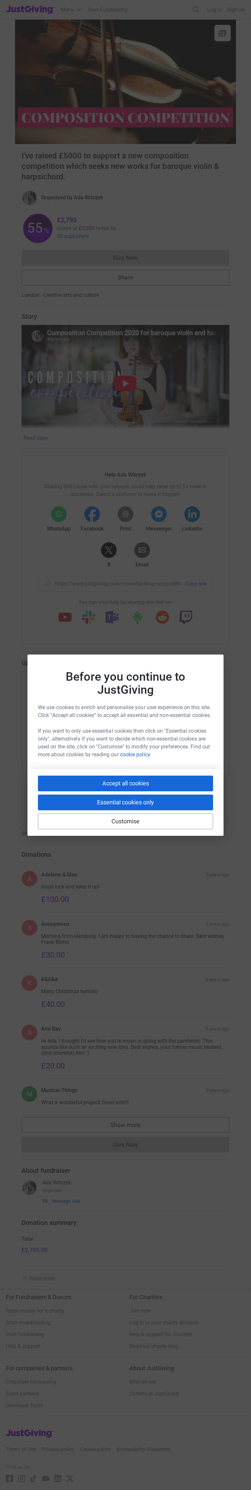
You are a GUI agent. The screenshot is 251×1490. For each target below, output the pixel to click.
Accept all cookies (125, 783)
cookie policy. (135, 754)
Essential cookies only (125, 802)
